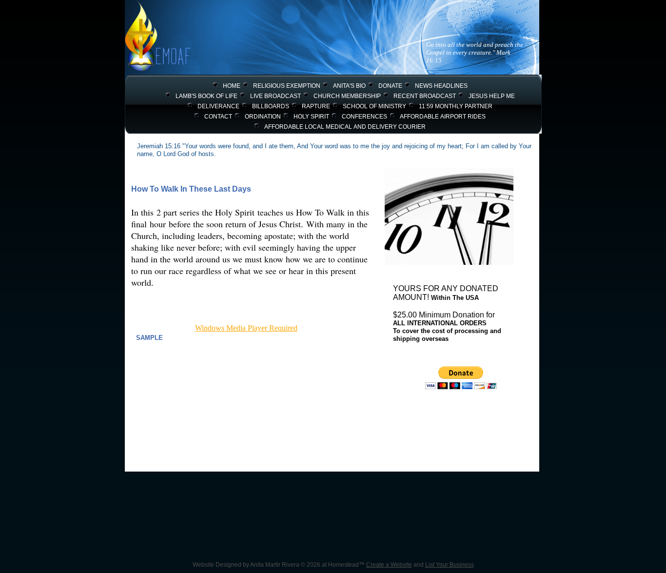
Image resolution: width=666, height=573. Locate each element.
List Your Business (449, 564)
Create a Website (389, 564)
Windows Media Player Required (246, 328)
